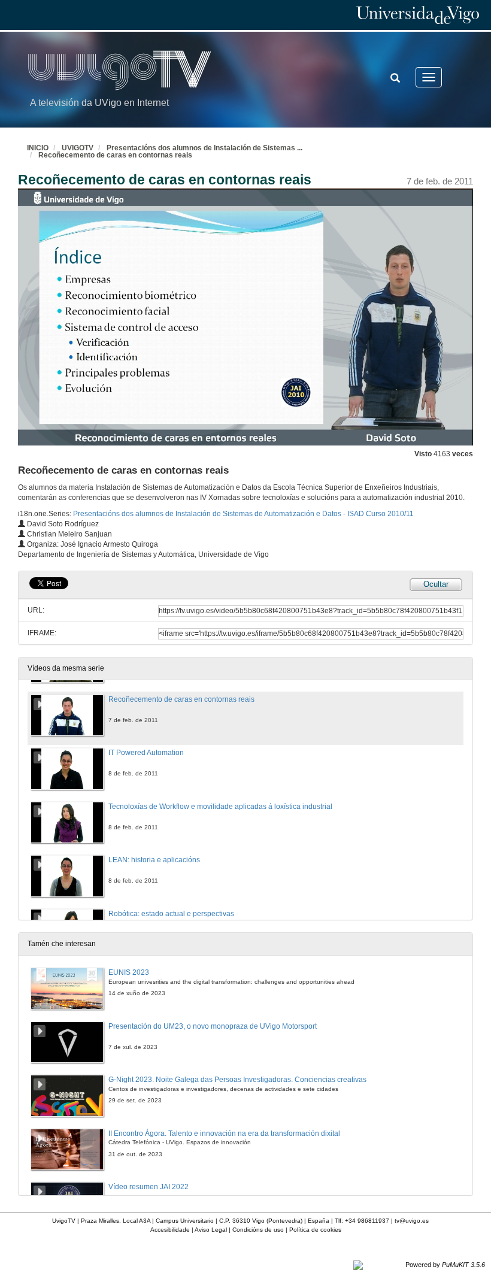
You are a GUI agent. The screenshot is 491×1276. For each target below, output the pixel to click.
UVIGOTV (77, 148)
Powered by (445, 1264)
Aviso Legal (211, 1229)
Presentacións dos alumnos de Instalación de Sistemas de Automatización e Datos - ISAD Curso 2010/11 (243, 514)
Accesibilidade (170, 1229)
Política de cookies (315, 1229)
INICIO (38, 148)
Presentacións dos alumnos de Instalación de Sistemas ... (204, 148)
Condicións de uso (258, 1229)
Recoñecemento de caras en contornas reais (115, 155)
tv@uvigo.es (412, 1220)
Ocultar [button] (435, 584)
